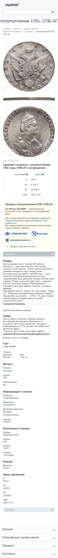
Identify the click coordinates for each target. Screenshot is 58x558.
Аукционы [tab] (10, 509)
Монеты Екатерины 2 (12, 32)
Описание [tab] (10, 254)
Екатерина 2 (9, 404)
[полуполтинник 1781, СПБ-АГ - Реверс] (29, 66)
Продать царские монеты (23, 246)
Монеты (17, 29)
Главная (7, 29)
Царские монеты (31, 29)
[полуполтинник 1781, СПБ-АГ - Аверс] (29, 131)
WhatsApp (41, 233)
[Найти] (52, 12)
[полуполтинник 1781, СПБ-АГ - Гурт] (29, 99)
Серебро (29, 32)
